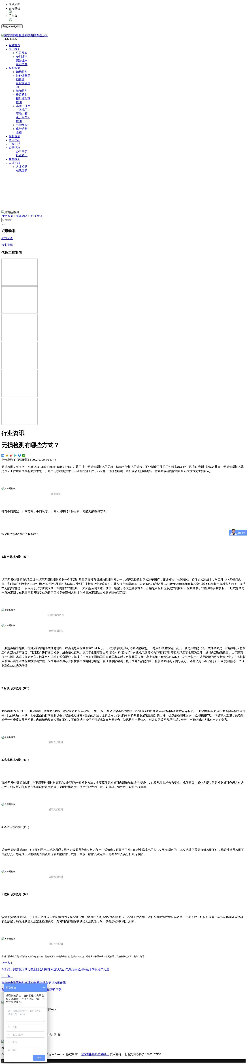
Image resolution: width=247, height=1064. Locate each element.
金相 (19, 132)
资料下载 (55, 989)
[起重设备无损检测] (19, 340)
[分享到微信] (23, 455)
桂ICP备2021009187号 (95, 1054)
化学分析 (21, 128)
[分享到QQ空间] (7, 455)
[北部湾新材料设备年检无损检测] (19, 423)
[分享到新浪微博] (11, 455)
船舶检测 (21, 90)
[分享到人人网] (19, 455)
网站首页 (7, 216)
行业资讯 (21, 155)
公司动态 (21, 151)
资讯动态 (22, 216)
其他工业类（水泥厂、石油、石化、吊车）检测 (23, 113)
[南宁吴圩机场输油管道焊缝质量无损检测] (19, 368)
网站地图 (14, 4)
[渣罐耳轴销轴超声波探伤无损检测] (19, 395)
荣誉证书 (21, 60)
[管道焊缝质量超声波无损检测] (19, 312)
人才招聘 (21, 166)
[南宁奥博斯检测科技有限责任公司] (24, 35)
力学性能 (21, 124)
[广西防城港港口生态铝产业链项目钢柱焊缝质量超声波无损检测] (19, 284)
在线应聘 (21, 170)
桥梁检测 (21, 94)
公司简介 (21, 52)
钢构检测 (21, 71)
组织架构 (21, 64)
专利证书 (21, 56)
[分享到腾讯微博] (15, 455)
